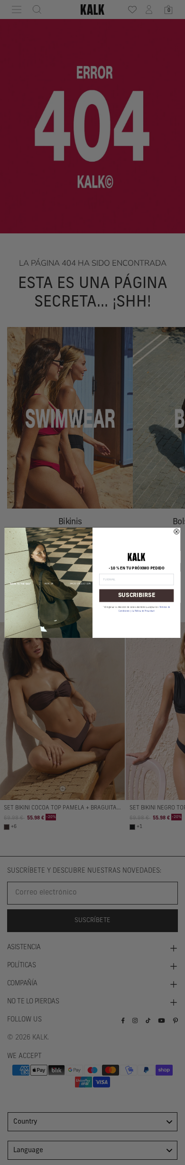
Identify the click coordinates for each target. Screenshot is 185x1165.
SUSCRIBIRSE (136, 595)
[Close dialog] (176, 531)
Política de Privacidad (144, 611)
